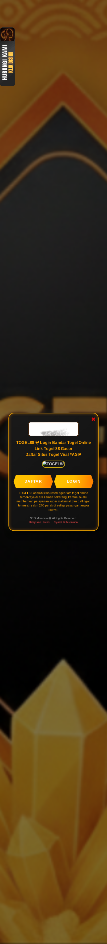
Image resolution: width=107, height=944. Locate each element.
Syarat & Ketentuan (66, 522)
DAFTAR (33, 480)
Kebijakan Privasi (39, 522)
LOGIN (74, 480)
